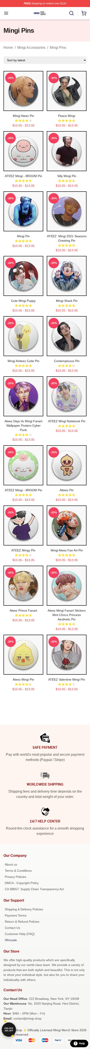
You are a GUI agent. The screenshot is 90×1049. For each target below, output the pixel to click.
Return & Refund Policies (22, 921)
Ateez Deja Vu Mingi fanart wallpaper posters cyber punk (23, 425)
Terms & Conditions (18, 870)
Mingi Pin (23, 236)
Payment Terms (15, 915)
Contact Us (12, 927)
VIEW (23, 106)
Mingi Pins (58, 47)
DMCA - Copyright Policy (22, 883)
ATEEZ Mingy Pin (23, 550)
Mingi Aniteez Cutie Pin (23, 361)
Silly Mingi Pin (66, 176)
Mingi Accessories (31, 47)
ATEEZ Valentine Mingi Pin (66, 679)
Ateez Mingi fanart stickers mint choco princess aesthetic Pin (67, 615)
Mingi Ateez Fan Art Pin (67, 550)
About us (11, 864)
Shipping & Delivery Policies (24, 909)
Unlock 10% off (8, 1029)
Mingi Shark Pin (67, 301)
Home (8, 47)
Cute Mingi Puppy (23, 301)
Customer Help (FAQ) (20, 934)
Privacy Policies (15, 877)
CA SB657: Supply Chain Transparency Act (34, 889)
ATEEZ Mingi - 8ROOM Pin (23, 176)
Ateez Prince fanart (23, 610)
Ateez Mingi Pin (23, 679)
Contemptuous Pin (67, 361)
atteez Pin (67, 490)
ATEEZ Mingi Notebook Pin (66, 421)
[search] (71, 13)
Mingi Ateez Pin (23, 116)
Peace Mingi (66, 116)
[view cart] (84, 13)
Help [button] (82, 1043)
